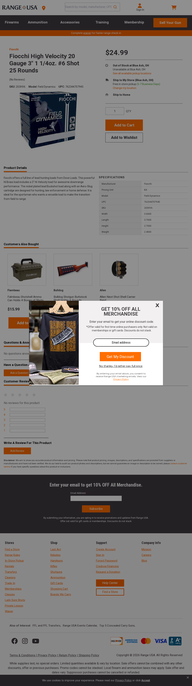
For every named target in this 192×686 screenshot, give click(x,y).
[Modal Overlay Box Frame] (96, 343)
